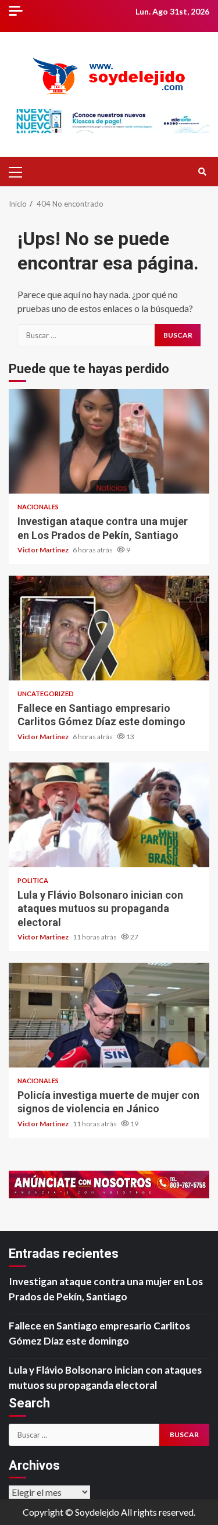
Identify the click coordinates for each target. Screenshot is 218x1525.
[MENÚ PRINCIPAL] (20, 171)
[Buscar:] (86, 335)
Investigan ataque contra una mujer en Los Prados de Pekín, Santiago (109, 441)
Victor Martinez (43, 549)
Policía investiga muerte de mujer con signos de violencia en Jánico (109, 1015)
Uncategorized (45, 693)
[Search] (202, 172)
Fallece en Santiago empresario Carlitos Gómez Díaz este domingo (109, 628)
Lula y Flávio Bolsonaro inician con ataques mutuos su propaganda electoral (109, 815)
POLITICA (32, 880)
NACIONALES (38, 506)
